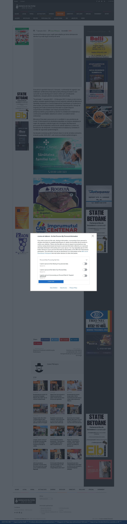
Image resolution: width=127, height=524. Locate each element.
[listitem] (63, 260)
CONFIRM (51, 281)
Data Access (63, 287)
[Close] (93, 236)
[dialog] (63, 262)
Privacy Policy (73, 287)
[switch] (85, 264)
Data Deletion (53, 287)
